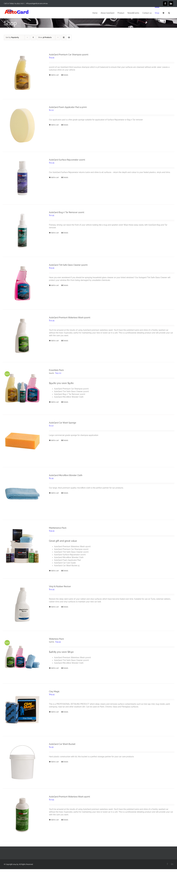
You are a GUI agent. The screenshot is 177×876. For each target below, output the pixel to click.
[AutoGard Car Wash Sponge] (22, 441)
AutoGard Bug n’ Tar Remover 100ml (66, 212)
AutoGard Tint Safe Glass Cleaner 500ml (68, 265)
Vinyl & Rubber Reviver (60, 586)
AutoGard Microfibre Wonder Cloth (65, 475)
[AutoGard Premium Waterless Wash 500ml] (22, 336)
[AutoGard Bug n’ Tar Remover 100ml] (22, 230)
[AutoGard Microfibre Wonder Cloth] (22, 493)
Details (65, 75)
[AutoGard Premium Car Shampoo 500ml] (22, 73)
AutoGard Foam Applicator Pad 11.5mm (68, 107)
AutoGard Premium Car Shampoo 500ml (68, 54)
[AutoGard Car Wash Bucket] (22, 762)
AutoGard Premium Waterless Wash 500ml (69, 317)
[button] (169, 12)
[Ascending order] (33, 37)
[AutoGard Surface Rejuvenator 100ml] (22, 178)
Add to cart (55, 75)
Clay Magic (54, 691)
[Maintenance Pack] (22, 546)
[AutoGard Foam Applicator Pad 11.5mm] (22, 125)
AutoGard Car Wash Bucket (62, 744)
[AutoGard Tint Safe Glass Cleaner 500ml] (22, 283)
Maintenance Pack (57, 528)
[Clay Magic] (22, 710)
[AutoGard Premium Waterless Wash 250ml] (22, 815)
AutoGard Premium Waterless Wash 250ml (69, 796)
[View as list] (68, 37)
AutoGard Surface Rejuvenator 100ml (67, 160)
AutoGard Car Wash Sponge (62, 422)
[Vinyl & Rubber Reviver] (22, 604)
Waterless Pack (56, 639)
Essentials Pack (56, 370)
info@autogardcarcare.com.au (37, 3)
